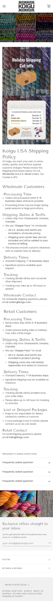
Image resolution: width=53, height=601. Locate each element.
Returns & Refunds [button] (12, 568)
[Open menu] (6, 6)
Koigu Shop (11, 591)
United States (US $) (16, 584)
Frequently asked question (17, 462)
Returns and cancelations (27, 593)
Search (28, 591)
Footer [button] (6, 559)
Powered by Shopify (12, 596)
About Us (38, 591)
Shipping (6, 593)
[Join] (48, 543)
